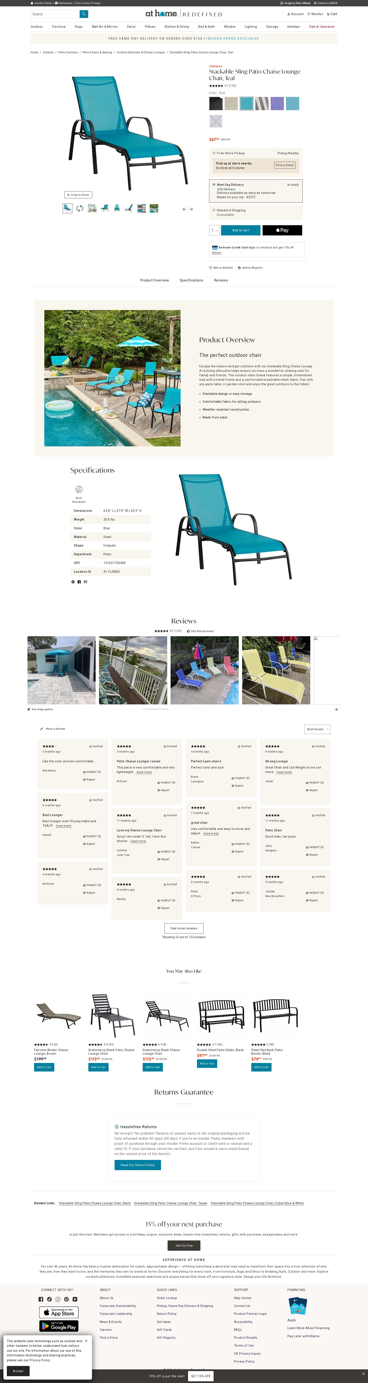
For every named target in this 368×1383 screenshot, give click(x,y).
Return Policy (167, 1313)
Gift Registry (166, 1337)
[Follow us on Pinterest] (66, 1299)
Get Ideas (164, 1322)
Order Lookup (167, 1298)
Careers (106, 1329)
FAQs (238, 1329)
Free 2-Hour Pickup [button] (87, 3)
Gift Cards (164, 1329)
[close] (86, 1341)
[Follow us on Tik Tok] (49, 1299)
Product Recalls (245, 1337)
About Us (107, 1298)
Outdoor (48, 52)
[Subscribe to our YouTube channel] (75, 1299)
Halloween (65, 3)
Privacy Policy (244, 1361)
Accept (18, 1371)
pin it (72, 584)
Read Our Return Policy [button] (138, 1165)
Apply (292, 1320)
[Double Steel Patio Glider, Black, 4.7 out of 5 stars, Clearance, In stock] (221, 1016)
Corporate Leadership (116, 1313)
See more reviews (184, 928)
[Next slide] (336, 709)
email (85, 584)
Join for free (184, 1245)
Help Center (243, 1298)
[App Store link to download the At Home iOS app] (59, 1312)
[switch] (221, 267)
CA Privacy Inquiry (247, 1353)
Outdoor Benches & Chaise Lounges (141, 52)
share (79, 584)
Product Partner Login (250, 1313)
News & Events (111, 1322)
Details (216, 252)
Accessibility (243, 1322)
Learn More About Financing (309, 1328)
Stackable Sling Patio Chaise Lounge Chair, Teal (254, 75)
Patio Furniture (68, 52)
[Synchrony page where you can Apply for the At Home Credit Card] (298, 1305)
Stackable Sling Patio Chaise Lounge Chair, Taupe (170, 1203)
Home (34, 52)
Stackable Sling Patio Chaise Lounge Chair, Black (95, 1203)
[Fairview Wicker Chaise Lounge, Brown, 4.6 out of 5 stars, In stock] (58, 1016)
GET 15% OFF (201, 1376)
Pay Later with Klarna (303, 1336)
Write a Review (55, 728)
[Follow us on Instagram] (58, 1299)
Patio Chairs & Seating (97, 52)
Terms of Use (244, 1345)
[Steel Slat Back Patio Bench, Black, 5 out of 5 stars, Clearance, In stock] (275, 1016)
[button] (184, 13)
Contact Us (242, 1306)
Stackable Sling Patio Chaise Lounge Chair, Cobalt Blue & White (257, 1203)
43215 (251, 197)
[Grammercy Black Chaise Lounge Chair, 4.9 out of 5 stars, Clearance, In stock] (167, 1016)
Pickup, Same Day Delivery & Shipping (185, 1306)
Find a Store (109, 1337)
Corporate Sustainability (118, 1306)
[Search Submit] (84, 14)
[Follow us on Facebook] (41, 1299)
